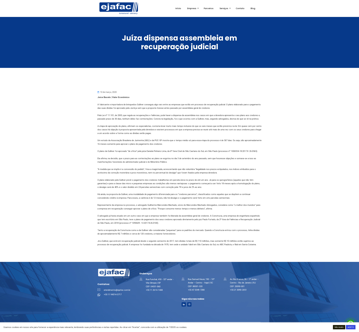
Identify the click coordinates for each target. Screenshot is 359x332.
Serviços (224, 8)
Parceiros (208, 8)
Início (178, 8)
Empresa (191, 8)
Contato (240, 8)
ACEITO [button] (351, 327)
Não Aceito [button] (339, 327)
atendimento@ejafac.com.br (117, 290)
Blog (253, 8)
